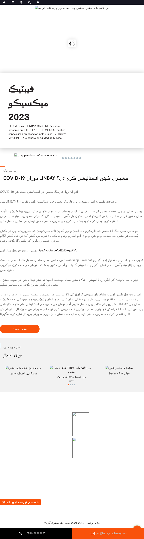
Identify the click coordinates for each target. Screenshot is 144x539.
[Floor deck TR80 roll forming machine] (71, 369)
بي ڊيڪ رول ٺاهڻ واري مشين (23, 373)
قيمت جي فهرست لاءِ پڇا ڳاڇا (22, 502)
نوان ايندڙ (12, 354)
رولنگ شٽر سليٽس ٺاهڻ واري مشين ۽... (115, 446)
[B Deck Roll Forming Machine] (23, 367)
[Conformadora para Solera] (119, 367)
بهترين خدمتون (19, 328)
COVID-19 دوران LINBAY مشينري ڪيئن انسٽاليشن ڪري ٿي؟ (65, 178)
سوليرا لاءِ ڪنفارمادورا (119, 373)
